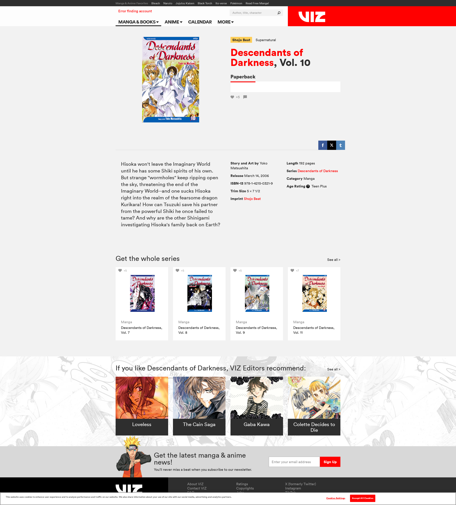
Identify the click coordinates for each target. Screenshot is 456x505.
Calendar (199, 22)
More (224, 22)
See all (333, 259)
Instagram (293, 488)
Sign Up (330, 461)
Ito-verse (221, 3)
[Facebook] (322, 145)
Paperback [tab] (242, 76)
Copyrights (245, 488)
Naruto (167, 3)
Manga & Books (137, 22)
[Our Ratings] (308, 186)
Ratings (242, 484)
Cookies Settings (335, 498)
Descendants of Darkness (266, 57)
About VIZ (195, 484)
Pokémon (236, 3)
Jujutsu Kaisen (185, 3)
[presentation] (142, 293)
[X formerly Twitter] (331, 145)
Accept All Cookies (362, 498)
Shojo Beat (241, 39)
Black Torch (205, 3)
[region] (228, 498)
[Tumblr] (340, 145)
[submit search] (279, 12)
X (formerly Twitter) (300, 484)
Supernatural (266, 40)
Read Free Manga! (257, 3)
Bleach (155, 3)
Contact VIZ (197, 488)
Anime (172, 22)
